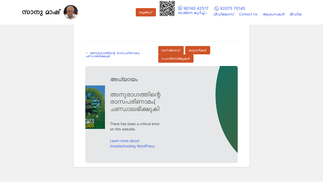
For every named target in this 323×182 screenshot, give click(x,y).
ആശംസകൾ (273, 14)
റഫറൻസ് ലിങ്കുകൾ (176, 58)
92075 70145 (232, 8)
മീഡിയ (296, 14)
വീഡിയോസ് (223, 14)
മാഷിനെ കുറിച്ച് (191, 12)
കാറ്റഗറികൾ (197, 50)
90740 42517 (195, 8)
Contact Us (248, 14)
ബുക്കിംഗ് (145, 12)
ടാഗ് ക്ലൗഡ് (171, 50)
